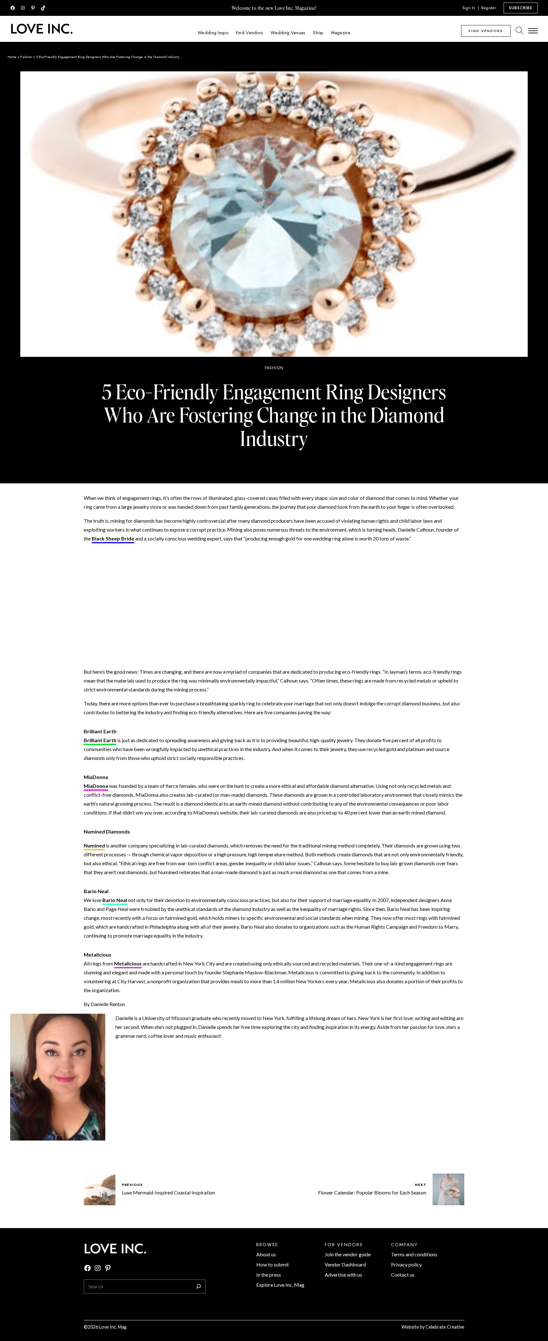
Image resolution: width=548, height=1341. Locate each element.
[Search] (198, 1286)
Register (488, 8)
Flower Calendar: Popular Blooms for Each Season (372, 1192)
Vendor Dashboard (345, 1264)
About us (266, 1254)
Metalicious (128, 963)
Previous (132, 1184)
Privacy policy (406, 1264)
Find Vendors (486, 30)
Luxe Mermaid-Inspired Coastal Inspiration (168, 1192)
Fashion (26, 56)
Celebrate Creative (445, 1327)
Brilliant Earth (100, 740)
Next (420, 1184)
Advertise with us (343, 1275)
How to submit (272, 1264)
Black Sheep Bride (113, 538)
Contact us (402, 1275)
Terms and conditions (414, 1254)
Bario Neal (114, 900)
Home (12, 56)
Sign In (468, 8)
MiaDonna (96, 786)
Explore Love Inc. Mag (280, 1285)
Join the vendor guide (348, 1254)
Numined (94, 845)
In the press (268, 1275)
